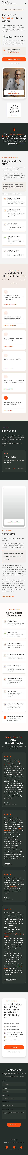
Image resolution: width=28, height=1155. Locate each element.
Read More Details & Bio (8, 596)
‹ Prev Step (7, 468)
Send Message (14, 1124)
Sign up (13, 1047)
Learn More (14, 115)
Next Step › (21, 468)
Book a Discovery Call (13, 59)
